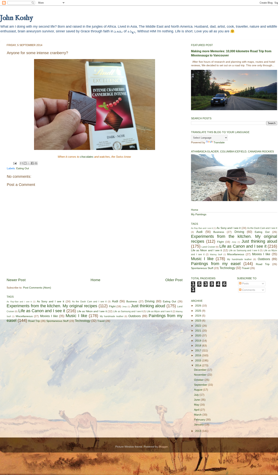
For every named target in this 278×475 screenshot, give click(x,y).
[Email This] (21, 163)
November (200, 374)
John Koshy (16, 18)
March (198, 414)
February (200, 419)
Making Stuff (216, 254)
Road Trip (34, 321)
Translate (219, 142)
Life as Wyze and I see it (159, 311)
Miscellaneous (24, 316)
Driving (150, 301)
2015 (198, 360)
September (201, 384)
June (197, 399)
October (199, 379)
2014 (198, 365)
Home (95, 280)
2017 (198, 350)
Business (131, 301)
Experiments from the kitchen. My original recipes (52, 305)
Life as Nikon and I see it (92, 311)
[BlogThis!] (25, 163)
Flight (112, 306)
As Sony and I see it (50, 301)
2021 (198, 330)
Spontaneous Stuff (57, 321)
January (199, 424)
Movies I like (49, 316)
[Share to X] (29, 163)
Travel (101, 321)
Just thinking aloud (148, 305)
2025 (198, 310)
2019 (198, 340)
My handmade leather (111, 316)
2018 (198, 345)
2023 (198, 320)
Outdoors (134, 316)
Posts (245, 283)
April (197, 409)
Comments (248, 290)
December (200, 369)
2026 (198, 305)
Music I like (76, 315)
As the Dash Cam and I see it (89, 301)
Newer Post (16, 280)
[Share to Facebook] (32, 163)
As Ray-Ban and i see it (19, 301)
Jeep (124, 306)
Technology (82, 320)
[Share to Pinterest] (36, 163)
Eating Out (22, 168)
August (198, 389)
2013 (198, 431)
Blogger (163, 446)
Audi (115, 301)
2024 (198, 315)
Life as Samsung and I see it (128, 311)
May (197, 404)
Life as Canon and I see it (41, 310)
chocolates (86, 156)
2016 (198, 355)
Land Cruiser (208, 247)
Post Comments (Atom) (37, 287)
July (197, 394)
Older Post (173, 280)
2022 (198, 325)
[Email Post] (14, 163)
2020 (198, 335)
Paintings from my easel (216, 263)
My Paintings (198, 214)
